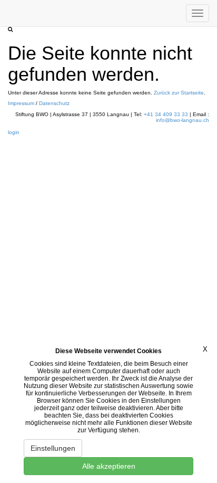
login (13, 132)
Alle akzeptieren (108, 466)
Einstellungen (53, 448)
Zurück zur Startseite (179, 93)
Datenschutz (54, 103)
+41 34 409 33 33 (166, 114)
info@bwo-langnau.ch (182, 120)
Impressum (22, 103)
